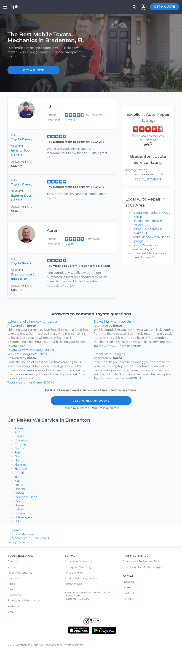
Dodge (19, 448)
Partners (13, 606)
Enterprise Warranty (78, 567)
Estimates (14, 595)
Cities (11, 583)
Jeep (18, 477)
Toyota (12, 350)
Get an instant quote (91, 400)
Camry (38, 350)
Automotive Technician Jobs (141, 561)
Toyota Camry (21, 139)
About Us (13, 561)
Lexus (19, 485)
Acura (19, 428)
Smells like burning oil (109, 354)
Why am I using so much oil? (28, 354)
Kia (17, 480)
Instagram (129, 598)
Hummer (21, 464)
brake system (131, 346)
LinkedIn (128, 587)
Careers (12, 578)
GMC (18, 456)
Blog (10, 611)
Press (11, 567)
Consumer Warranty (78, 561)
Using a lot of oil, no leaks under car (32, 321)
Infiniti (19, 472)
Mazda (19, 493)
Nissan (19, 505)
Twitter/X (128, 593)
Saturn (19, 509)
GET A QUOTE (164, 6)
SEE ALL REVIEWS (148, 179)
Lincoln (20, 489)
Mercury (20, 501)
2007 (117, 346)
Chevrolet (22, 440)
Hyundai (21, 468)
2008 (133, 378)
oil (53, 350)
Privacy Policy (74, 572)
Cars (10, 589)
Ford (18, 452)
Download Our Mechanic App (142, 567)
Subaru (20, 513)
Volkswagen (23, 517)
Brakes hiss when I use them (114, 321)
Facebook (128, 582)
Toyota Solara (21, 263)
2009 (47, 350)
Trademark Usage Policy (81, 578)
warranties (25, 350)
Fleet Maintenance (19, 572)
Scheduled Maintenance (23, 600)
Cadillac (20, 436)
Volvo (18, 521)
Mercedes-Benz (26, 497)
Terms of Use (73, 583)
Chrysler (20, 444)
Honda (19, 460)
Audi (18, 432)
